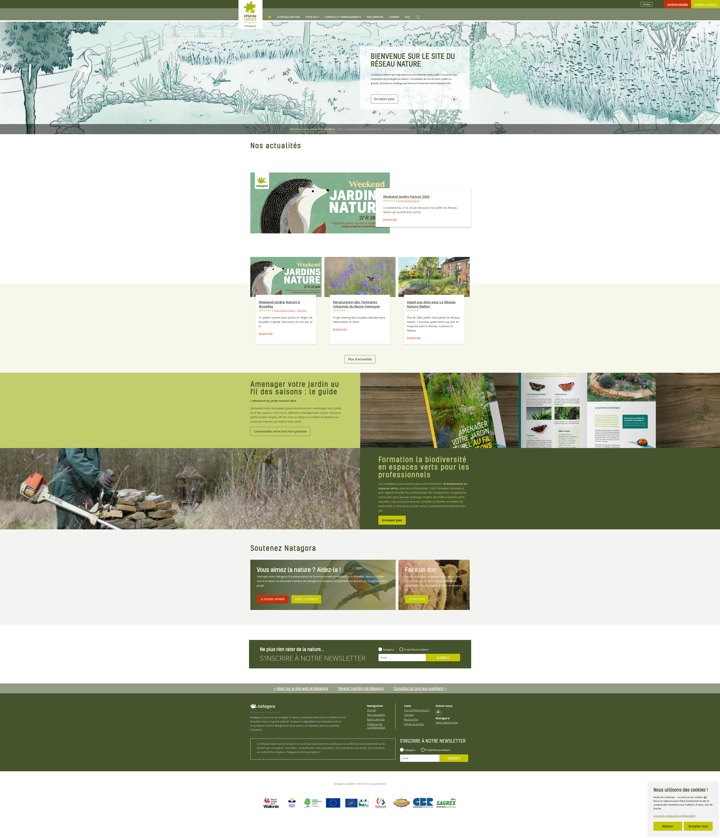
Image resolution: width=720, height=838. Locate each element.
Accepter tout (698, 826)
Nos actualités (376, 715)
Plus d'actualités (360, 359)
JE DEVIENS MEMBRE (272, 599)
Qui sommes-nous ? (417, 710)
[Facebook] (438, 712)
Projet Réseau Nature (409, 200)
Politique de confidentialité (376, 725)
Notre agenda (376, 719)
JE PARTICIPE (417, 599)
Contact (646, 4)
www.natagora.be (447, 722)
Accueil (371, 710)
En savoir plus (390, 219)
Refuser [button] (667, 826)
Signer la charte (705, 4)
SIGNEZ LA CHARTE (306, 599)
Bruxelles (301, 310)
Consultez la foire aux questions (418, 688)
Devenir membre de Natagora (360, 688)
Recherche (411, 719)
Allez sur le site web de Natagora (302, 688)
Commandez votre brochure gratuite (280, 431)
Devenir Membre (677, 4)
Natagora (388, 649)
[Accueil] (269, 17)
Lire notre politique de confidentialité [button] (674, 816)
